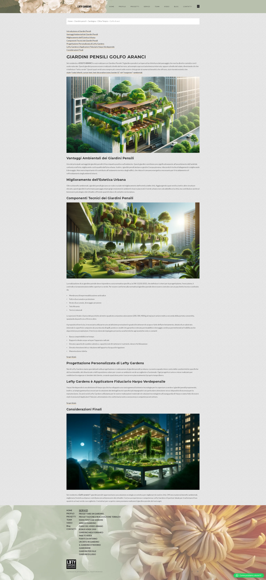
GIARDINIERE (85, 548)
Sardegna (92, 21)
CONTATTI (187, 6)
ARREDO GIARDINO (87, 523)
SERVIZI (147, 6)
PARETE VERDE (85, 535)
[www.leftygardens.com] (82, 6)
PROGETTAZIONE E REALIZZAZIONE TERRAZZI (100, 517)
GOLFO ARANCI (127, 57)
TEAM (157, 6)
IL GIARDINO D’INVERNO (90, 545)
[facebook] (192, 571)
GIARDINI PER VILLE (87, 551)
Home (70, 21)
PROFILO (122, 6)
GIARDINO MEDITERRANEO (91, 532)
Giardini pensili (80, 21)
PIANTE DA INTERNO (88, 539)
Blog (176, 6)
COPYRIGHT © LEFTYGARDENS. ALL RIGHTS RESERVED (84, 572)
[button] (248, 575)
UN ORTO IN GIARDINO (89, 542)
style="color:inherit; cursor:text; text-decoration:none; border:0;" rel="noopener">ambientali (104, 72)
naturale (74, 66)
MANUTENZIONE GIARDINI (91, 520)
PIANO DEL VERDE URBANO (91, 526)
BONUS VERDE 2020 (87, 529)
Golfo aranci (84, 495)
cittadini (91, 192)
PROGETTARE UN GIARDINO (91, 514)
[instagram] (198, 571)
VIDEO (166, 6)
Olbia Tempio (102, 21)
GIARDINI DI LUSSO (87, 554)
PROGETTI (135, 6)
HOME (111, 6)
